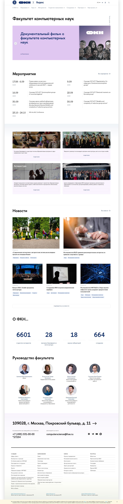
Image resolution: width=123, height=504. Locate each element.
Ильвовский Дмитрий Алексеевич (71, 398)
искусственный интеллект (98, 297)
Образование (16, 257)
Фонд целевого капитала (17, 473)
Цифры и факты (14, 456)
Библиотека (93, 456)
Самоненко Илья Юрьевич (94, 376)
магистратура (16, 295)
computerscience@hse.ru (59, 434)
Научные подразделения (69, 456)
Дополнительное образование (72, 167)
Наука (65, 257)
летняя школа (33, 257)
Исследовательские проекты (70, 458)
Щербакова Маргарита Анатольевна (24, 398)
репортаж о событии (24, 257)
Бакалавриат (20, 134)
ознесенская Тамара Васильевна (47, 377)
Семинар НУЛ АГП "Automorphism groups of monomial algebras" (42, 93)
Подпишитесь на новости (61, 306)
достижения (53, 293)
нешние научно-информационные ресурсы (74, 473)
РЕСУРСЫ (93, 454)
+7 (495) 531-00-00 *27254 (24, 435)
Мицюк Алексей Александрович (71, 377)
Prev (15, 43)
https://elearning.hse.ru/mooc (88, 493)
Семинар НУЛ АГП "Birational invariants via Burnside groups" (97, 93)
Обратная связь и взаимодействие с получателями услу (49, 483)
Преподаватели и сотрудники (18, 463)
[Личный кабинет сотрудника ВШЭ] (105, 2)
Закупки (13, 468)
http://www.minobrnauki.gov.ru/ (18, 493)
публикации (87, 295)
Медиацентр (93, 465)
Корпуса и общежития (16, 465)
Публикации (93, 470)
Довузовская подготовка (43, 458)
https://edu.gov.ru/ (50, 493)
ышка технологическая (86, 297)
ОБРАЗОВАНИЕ (42, 454)
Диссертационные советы (70, 463)
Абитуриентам (42, 8)
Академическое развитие (70, 468)
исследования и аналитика (73, 257)
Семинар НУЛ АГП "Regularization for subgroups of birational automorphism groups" (95, 83)
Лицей (39, 456)
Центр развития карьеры (43, 475)
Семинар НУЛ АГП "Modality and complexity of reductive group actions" (95, 102)
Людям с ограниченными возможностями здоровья (23, 483)
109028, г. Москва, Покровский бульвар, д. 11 (52, 423)
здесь (85, 501)
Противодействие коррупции (18, 475)
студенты (34, 293)
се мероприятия (103, 74)
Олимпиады (40, 461)
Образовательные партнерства (45, 480)
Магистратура (71, 134)
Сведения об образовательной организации (21, 481)
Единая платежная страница (17, 486)
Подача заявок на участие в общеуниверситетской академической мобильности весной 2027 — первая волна (41, 84)
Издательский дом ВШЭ (95, 458)
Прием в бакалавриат (42, 463)
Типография (93, 463)
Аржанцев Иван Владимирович (24, 376)
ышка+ (39, 465)
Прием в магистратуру (43, 468)
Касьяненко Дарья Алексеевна (47, 398)
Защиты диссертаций (69, 465)
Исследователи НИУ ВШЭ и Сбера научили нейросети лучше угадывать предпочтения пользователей (94, 290)
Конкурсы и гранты (68, 470)
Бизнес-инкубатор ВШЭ (43, 477)
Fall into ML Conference (36, 112)
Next (107, 43)
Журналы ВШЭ (93, 468)
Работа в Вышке (14, 488)
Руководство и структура (17, 458)
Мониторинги (67, 461)
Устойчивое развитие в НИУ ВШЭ (19, 461)
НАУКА (66, 454)
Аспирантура (20, 166)
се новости (104, 211)
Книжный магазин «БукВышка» (97, 461)
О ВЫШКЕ (14, 454)
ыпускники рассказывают (25, 293)
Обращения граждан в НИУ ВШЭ (18, 470)
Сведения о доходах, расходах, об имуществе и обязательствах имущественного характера (22, 478)
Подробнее (36, 157)
